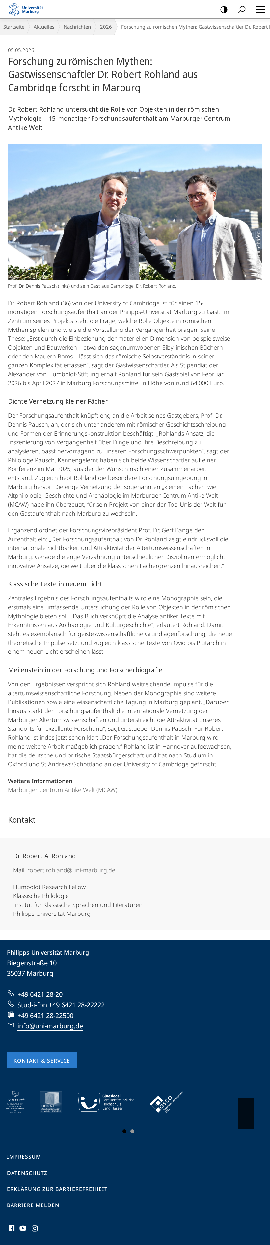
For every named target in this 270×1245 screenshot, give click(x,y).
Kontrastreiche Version (224, 9)
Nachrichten (77, 26)
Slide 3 (132, 1131)
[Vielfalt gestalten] (20, 1102)
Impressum (24, 1156)
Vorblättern (246, 1113)
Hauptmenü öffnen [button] (260, 9)
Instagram (35, 1232)
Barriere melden (33, 1205)
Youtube (22, 1232)
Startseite (13, 26)
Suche (242, 9)
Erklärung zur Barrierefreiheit (57, 1189)
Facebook (11, 1232)
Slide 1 (124, 1131)
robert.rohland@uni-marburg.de (71, 870)
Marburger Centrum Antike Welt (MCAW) (62, 790)
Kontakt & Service (42, 1060)
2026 (106, 26)
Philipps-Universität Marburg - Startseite (28, 9)
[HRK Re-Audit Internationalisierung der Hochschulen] (55, 1102)
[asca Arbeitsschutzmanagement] (171, 1102)
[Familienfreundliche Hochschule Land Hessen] (111, 1102)
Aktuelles (44, 26)
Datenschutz (27, 1173)
